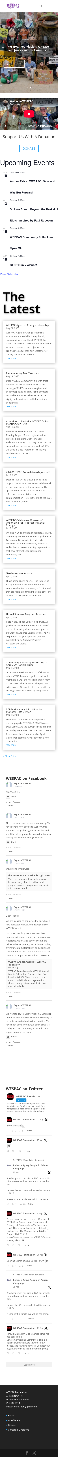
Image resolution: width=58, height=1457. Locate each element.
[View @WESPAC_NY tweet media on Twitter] (23, 1126)
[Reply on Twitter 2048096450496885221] (8, 1319)
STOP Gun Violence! (23, 265)
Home (11, 1415)
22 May (16, 1172)
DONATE (29, 148)
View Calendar (9, 274)
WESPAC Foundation (24, 1119)
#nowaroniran (14, 1125)
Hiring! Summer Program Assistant (26, 614)
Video (14, 796)
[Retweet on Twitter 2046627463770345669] (14, 1353)
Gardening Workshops (19, 573)
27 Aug (40, 1119)
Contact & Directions (18, 1429)
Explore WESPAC (22, 783)
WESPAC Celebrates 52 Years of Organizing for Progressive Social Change (25, 523)
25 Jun (39, 1140)
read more (11, 358)
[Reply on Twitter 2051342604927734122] (8, 1245)
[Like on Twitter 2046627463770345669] (20, 1353)
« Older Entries (10, 756)
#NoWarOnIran (13, 792)
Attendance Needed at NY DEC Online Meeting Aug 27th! (27, 423)
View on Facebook (13, 802)
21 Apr (40, 1328)
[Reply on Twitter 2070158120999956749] (8, 1151)
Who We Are (14, 1420)
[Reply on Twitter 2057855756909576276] (8, 1204)
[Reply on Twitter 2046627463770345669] (8, 1353)
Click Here (14, 64)
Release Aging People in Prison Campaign (30, 1167)
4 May (39, 1213)
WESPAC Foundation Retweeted (30, 1160)
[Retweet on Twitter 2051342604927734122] (14, 1245)
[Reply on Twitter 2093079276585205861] (8, 1131)
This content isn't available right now (29, 875)
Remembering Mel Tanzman (22, 373)
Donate (12, 1425)
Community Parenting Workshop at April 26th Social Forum (26, 664)
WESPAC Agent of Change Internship (27, 325)
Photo (14, 842)
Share (10, 805)
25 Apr (16, 1287)
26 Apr (40, 1255)
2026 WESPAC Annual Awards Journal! (27, 472)
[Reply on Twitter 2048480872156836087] (8, 1266)
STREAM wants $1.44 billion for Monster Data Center (24, 711)
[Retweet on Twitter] (14, 1160)
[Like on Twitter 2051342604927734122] (20, 1245)
